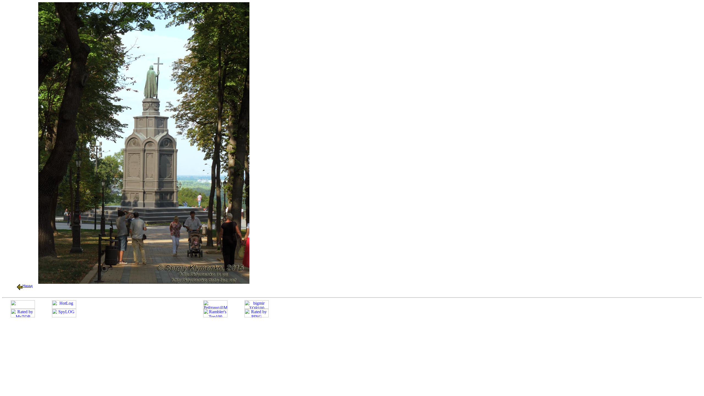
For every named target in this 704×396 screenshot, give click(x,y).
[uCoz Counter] (23, 307)
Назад (28, 286)
